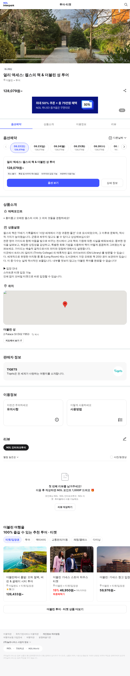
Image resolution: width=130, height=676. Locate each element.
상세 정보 (112, 183)
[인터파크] (7, 4)
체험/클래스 (80, 539)
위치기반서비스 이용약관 (27, 634)
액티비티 (41, 539)
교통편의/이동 (60, 539)
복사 (37, 334)
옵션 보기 (53, 182)
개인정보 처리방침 (51, 634)
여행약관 (30, 637)
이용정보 (81, 124)
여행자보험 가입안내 (12, 637)
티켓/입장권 (12, 539)
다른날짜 (118, 137)
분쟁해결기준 (45, 637)
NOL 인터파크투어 (16, 447)
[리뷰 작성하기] (125, 439)
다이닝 (97, 539)
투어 (27, 539)
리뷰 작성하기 (65, 507)
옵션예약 (16, 124)
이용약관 (7, 634)
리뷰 (113, 124)
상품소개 (49, 124)
